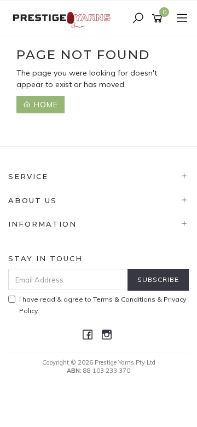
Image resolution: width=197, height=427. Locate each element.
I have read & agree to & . (102, 305)
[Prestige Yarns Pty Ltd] (63, 18)
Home (44, 104)
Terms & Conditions (124, 299)
